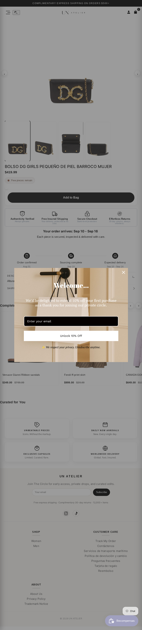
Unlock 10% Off (71, 336)
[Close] (123, 272)
